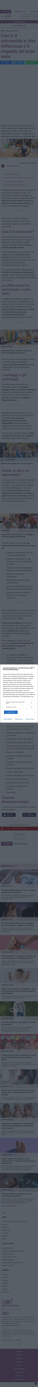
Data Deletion (8, 719)
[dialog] (19, 693)
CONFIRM (11, 712)
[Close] (34, 668)
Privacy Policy (30, 719)
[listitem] (19, 702)
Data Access (19, 719)
